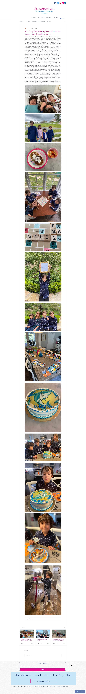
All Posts (21, 21)
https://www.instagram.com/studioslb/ (60, 686)
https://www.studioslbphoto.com (40, 686)
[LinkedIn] (65, 3)
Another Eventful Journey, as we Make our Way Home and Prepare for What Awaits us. (27, 640)
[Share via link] (32, 618)
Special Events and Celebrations (38, 21)
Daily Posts (27, 21)
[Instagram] (63, 3)
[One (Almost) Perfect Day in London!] (43, 634)
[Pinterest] (60, 3)
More (48, 21)
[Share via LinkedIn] (29, 618)
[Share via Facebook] (25, 618)
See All (65, 627)
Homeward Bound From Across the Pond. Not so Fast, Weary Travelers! (58, 640)
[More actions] (60, 28)
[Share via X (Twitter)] (27, 618)
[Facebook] (55, 3)
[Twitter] (58, 3)
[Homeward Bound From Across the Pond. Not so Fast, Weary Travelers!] (59, 634)
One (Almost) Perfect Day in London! (42, 640)
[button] (65, 21)
